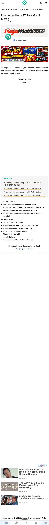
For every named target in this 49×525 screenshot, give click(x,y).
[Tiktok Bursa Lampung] (16, 523)
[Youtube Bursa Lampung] (6, 523)
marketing (7, 21)
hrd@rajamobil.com (24, 249)
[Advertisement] (24, 111)
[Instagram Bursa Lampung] (26, 523)
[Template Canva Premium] (24, 54)
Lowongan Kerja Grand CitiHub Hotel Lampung (25, 195)
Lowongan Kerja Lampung (30, 518)
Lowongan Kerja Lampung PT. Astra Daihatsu (24, 192)
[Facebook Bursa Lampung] (36, 523)
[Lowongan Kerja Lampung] (24, 2)
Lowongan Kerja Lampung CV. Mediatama (23, 188)
